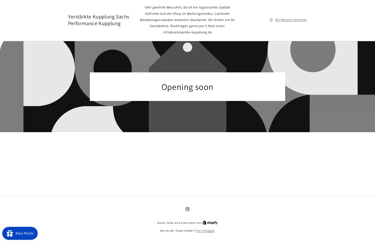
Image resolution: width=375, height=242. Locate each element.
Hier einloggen (205, 230)
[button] (288, 20)
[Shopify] (210, 223)
